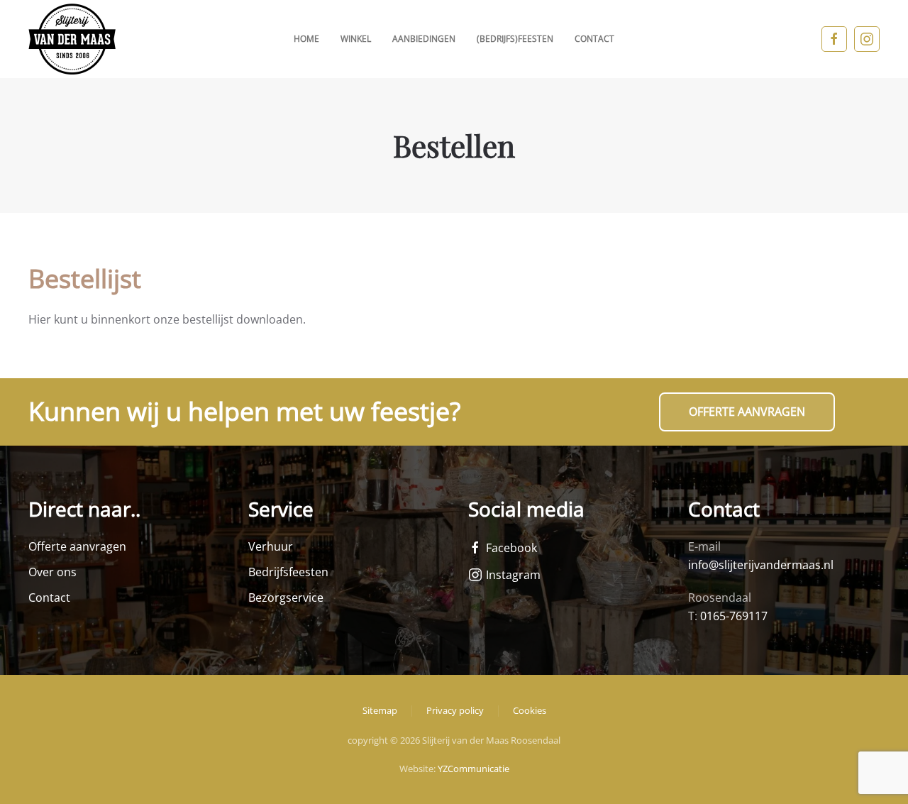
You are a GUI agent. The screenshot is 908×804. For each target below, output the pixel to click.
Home (306, 39)
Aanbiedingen (423, 39)
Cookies (529, 710)
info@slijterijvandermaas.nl (761, 565)
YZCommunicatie (473, 768)
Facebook (511, 548)
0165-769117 (734, 616)
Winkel (355, 39)
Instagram (513, 575)
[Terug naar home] (72, 39)
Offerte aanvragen (747, 411)
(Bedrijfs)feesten (515, 39)
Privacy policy (455, 710)
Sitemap (379, 710)
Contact (594, 39)
